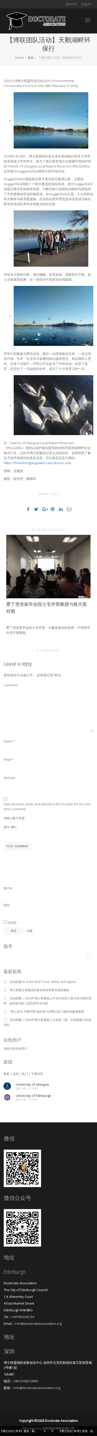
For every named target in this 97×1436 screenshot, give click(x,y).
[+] (48, 566)
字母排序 (37, 1074)
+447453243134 (22, 1317)
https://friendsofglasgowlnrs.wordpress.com (37, 463)
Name (8, 741)
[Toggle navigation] (87, 20)
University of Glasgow (32, 1084)
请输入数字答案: (14, 818)
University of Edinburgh (33, 1095)
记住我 (11, 922)
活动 (16, 1074)
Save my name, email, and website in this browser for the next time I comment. (47, 806)
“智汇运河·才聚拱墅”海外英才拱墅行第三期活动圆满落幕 (47, 1011)
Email (7, 759)
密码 (6, 905)
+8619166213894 (25, 1381)
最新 (6, 1074)
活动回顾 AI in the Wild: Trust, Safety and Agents (43, 982)
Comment (11, 685)
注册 (30, 931)
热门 (25, 1074)
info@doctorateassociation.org (38, 1323)
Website (9, 778)
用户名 (7, 888)
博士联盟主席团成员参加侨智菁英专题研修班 (39, 990)
